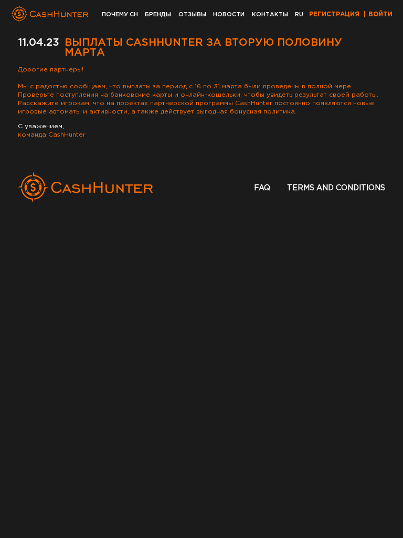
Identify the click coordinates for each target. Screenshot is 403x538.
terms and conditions (336, 188)
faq (262, 188)
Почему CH (120, 14)
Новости (229, 14)
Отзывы (192, 14)
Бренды (158, 14)
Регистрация (334, 14)
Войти (380, 14)
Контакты (270, 14)
